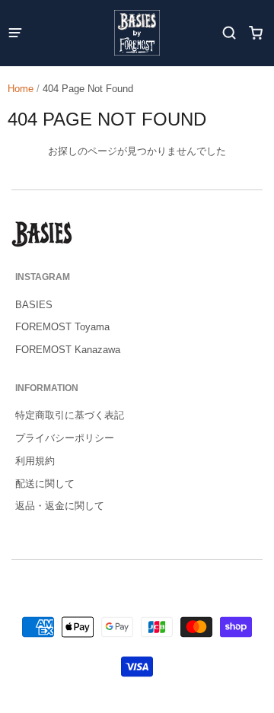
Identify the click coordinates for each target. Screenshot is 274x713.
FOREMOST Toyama (62, 327)
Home (20, 88)
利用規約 (35, 460)
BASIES (34, 304)
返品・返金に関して (59, 505)
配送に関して (45, 483)
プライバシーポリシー (64, 438)
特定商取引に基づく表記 (69, 415)
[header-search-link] (228, 33)
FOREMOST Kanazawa (67, 349)
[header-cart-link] (255, 33)
